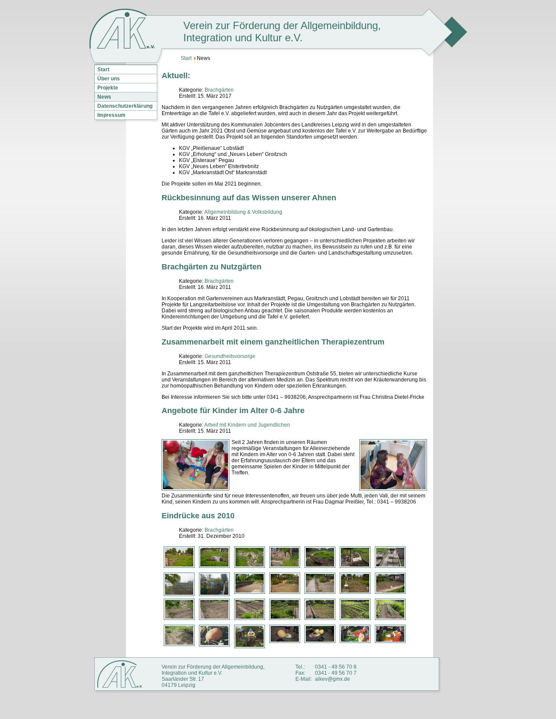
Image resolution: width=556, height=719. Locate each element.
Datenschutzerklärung (124, 106)
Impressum (111, 115)
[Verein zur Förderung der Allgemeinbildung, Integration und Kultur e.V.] (122, 29)
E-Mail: (303, 679)
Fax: (300, 673)
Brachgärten (219, 90)
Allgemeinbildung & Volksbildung (243, 212)
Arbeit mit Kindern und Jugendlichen (247, 425)
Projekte (107, 88)
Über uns (108, 79)
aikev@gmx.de (332, 679)
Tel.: (300, 667)
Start (103, 69)
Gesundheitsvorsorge (230, 356)
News (104, 97)
